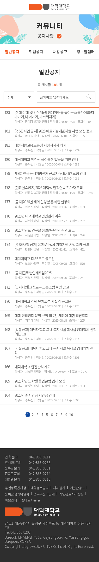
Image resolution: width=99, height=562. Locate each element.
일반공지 (12, 51)
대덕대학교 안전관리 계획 (32, 366)
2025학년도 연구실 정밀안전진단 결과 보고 (44, 230)
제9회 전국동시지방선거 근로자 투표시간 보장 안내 (50, 173)
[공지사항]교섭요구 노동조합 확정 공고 (41, 287)
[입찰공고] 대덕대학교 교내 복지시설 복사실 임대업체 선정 (53, 350)
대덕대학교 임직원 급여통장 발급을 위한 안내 (46, 159)
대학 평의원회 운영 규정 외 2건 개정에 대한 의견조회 (51, 315)
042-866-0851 (39, 467)
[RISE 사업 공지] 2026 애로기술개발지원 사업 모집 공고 (53, 130)
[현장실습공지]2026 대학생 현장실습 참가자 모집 (48, 187)
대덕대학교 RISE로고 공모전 (34, 258)
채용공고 (60, 51)
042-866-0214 (39, 473)
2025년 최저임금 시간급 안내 (34, 395)
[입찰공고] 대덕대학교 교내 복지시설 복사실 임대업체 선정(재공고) (55, 331)
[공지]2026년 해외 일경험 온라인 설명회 (42, 201)
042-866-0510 (39, 479)
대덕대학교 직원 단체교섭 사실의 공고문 (42, 301)
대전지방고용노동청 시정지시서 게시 (40, 145)
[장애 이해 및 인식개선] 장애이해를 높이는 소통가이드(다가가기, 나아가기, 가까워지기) (54, 114)
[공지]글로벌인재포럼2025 (32, 272)
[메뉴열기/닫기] (8, 7)
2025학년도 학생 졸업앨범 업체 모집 (39, 380)
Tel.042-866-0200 (18, 532)
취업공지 (36, 51)
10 (71, 414)
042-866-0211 (39, 456)
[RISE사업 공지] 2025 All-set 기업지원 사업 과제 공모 (51, 244)
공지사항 (45, 36)
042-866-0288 (39, 462)
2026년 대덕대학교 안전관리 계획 (37, 215)
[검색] (89, 97)
